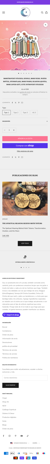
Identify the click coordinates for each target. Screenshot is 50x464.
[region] (25, 259)
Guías (4, 421)
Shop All (5, 402)
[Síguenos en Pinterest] (15, 436)
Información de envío (9, 338)
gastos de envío (25, 92)
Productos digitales (9, 417)
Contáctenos (6, 331)
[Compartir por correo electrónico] (22, 103)
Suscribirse (10, 385)
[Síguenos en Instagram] (9, 436)
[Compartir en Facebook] (12, 103)
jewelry (5, 219)
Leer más (5, 235)
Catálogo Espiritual (9, 410)
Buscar (4, 327)
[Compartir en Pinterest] (19, 103)
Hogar (4, 398)
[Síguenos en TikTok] (28, 436)
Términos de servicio (9, 350)
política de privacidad (9, 346)
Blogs (4, 425)
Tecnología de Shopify (34, 448)
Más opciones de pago (25, 151)
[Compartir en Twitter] (16, 103)
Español (35, 443)
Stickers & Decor (8, 413)
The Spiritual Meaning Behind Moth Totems (22, 223)
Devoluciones (7, 342)
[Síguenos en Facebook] (3, 436)
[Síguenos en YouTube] (21, 436)
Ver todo (25, 243)
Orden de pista (7, 335)
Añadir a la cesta (25, 139)
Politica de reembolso (10, 358)
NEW (4, 406)
